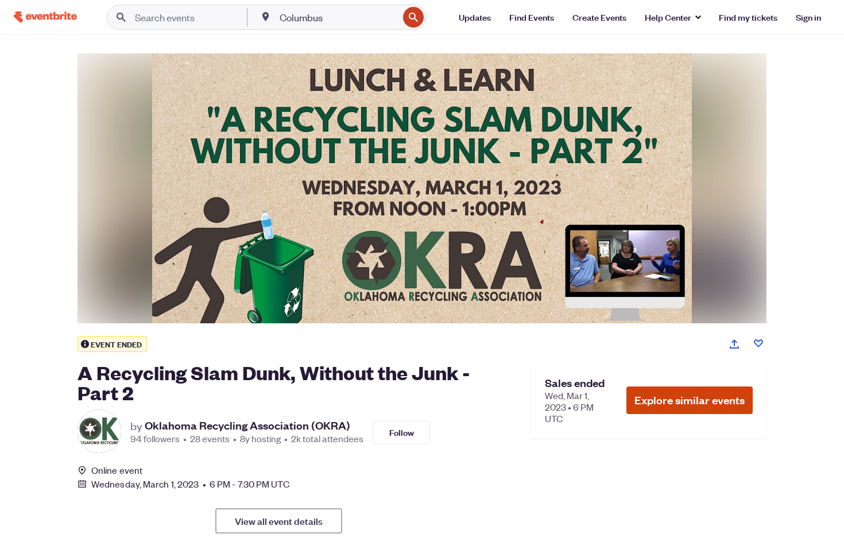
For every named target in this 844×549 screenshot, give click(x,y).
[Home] (45, 17)
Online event (116, 470)
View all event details (279, 521)
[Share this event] (734, 344)
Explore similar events (689, 400)
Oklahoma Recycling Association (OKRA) (247, 425)
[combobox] (338, 17)
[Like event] (758, 343)
